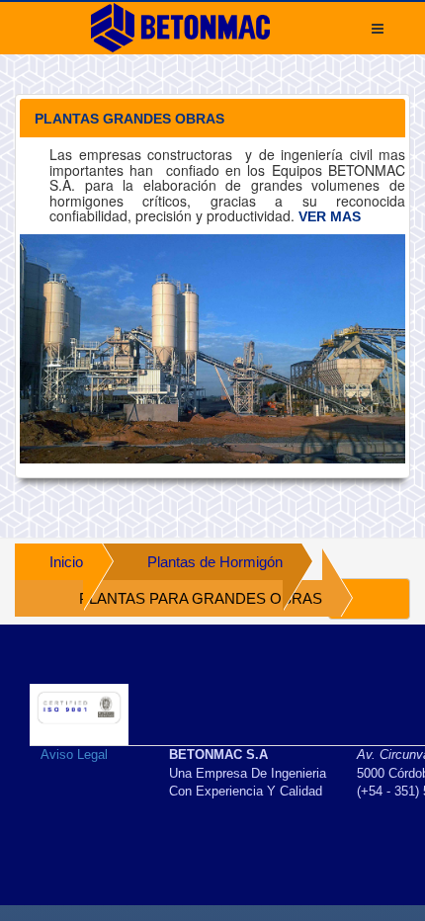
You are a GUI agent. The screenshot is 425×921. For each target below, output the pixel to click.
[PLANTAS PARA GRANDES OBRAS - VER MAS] (212, 348)
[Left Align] (369, 599)
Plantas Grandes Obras (129, 118)
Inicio (66, 561)
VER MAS (329, 216)
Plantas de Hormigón (215, 561)
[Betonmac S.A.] (180, 27)
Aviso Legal (74, 754)
